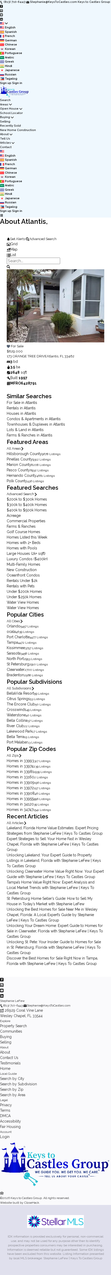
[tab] (55, 244)
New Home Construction (18, 130)
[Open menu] (1, 215)
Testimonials (10, 1063)
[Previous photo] (13, 309)
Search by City (12, 1079)
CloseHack (31, 1202)
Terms (5, 1110)
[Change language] (4, 23)
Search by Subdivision (18, 1084)
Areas (4, 104)
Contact (6, 147)
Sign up (5, 83)
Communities (11, 1031)
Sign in (17, 83)
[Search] (8, 266)
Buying (5, 117)
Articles (5, 142)
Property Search (13, 1026)
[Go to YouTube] (1, 15)
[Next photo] (98, 309)
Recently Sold (10, 125)
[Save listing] (8, 346)
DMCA (5, 1116)
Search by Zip (11, 1089)
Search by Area (12, 1095)
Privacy (6, 1105)
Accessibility (10, 1121)
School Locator (11, 113)
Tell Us (5, 138)
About (4, 134)
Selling (5, 121)
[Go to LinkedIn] (1, 19)
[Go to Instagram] (1, 10)
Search (5, 100)
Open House (9, 108)
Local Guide (8, 1074)
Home (5, 1068)
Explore (5, 1021)
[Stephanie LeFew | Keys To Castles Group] (55, 1188)
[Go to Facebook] (1, 6)
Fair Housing (10, 1127)
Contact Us (9, 1058)
